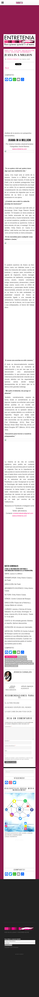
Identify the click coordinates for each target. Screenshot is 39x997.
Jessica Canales (27, 661)
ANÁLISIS (8, 50)
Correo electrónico (9, 745)
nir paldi (30, 663)
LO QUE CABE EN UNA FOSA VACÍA (18, 712)
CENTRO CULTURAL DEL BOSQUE (13, 659)
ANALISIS (20, 657)
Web (5, 750)
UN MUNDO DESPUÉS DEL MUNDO (17, 707)
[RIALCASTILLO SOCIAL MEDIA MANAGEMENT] (19, 831)
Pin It (7, 68)
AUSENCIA (25, 688)
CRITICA (24, 659)
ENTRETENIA (18, 661)
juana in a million (22, 663)
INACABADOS (11, 690)
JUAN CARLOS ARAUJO (10, 663)
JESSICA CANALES (13, 59)
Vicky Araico (14, 666)
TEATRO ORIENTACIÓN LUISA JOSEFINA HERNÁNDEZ (19, 51)
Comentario (8, 726)
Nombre (7, 740)
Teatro (7, 666)
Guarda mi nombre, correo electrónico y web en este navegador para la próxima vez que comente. (18, 758)
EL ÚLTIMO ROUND (11, 703)
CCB (25, 657)
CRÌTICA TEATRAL (9, 661)
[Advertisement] (20, 19)
